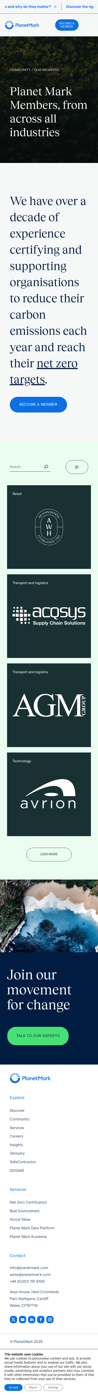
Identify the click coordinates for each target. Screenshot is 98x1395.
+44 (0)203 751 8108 (27, 1281)
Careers (16, 1136)
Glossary (17, 1153)
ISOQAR (17, 1170)
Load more (49, 854)
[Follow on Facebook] (40, 1319)
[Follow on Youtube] (22, 1319)
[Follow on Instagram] (50, 1319)
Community (19, 1119)
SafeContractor (23, 1162)
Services (17, 1128)
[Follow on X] (13, 1319)
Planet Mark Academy (28, 1237)
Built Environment (25, 1211)
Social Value (20, 1219)
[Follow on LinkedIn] (31, 1319)
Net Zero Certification (28, 1202)
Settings (53, 1387)
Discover (17, 1110)
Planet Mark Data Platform (32, 1228)
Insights (16, 1145)
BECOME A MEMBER (38, 404)
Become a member (67, 25)
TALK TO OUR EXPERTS (38, 1036)
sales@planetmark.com (30, 1275)
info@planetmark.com (29, 1268)
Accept (13, 1387)
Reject (33, 1387)
